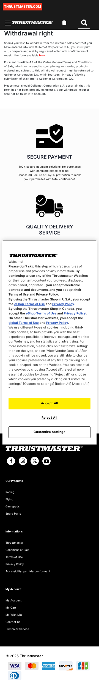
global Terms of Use (24, 323)
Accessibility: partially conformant (28, 571)
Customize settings (49, 432)
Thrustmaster (14, 542)
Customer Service (17, 629)
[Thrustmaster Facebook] (11, 461)
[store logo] (32, 22)
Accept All (49, 403)
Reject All (49, 417)
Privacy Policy (63, 304)
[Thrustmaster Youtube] (46, 461)
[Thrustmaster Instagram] (23, 461)
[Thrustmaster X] (35, 461)
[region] (49, 342)
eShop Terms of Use (29, 304)
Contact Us (13, 621)
